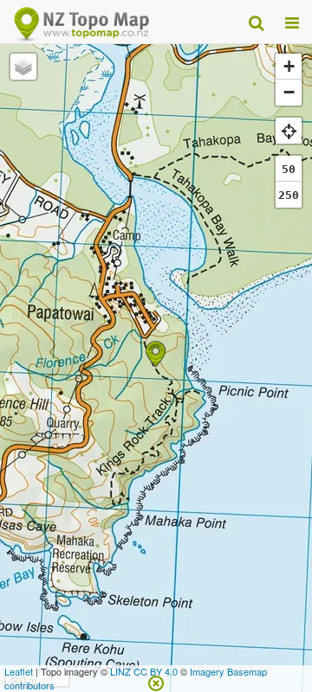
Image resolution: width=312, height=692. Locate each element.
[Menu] (292, 21)
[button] (156, 354)
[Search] (256, 21)
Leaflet (18, 671)
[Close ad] (156, 682)
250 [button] (288, 195)
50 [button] (289, 169)
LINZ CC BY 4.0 (144, 671)
